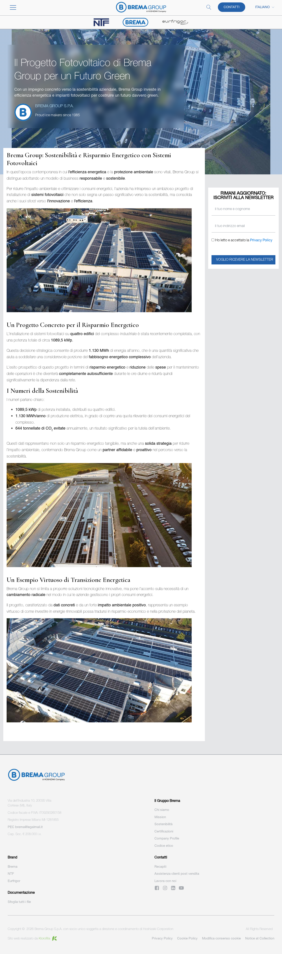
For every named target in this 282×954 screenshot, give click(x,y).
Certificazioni (163, 831)
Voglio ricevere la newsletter (244, 259)
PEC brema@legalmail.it (25, 827)
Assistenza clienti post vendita (176, 873)
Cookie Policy (187, 938)
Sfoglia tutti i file (19, 902)
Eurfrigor (14, 881)
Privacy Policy (261, 240)
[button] (35, 7)
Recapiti (160, 866)
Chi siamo (161, 810)
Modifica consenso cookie (221, 938)
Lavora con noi (165, 881)
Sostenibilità (163, 824)
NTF (11, 873)
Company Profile (166, 838)
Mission (160, 817)
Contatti (231, 7)
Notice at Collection (259, 938)
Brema (12, 866)
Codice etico (163, 845)
